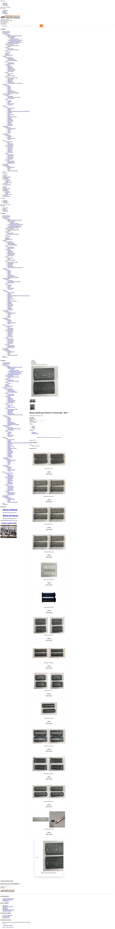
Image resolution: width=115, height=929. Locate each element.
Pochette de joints (11, 108)
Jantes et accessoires (9, 145)
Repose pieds (10, 79)
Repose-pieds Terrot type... (49, 551)
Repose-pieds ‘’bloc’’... (49, 690)
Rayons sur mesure (6, 916)
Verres (9, 102)
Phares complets (11, 103)
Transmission (7, 135)
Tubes (9, 130)
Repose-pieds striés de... (49, 468)
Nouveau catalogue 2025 (9, 523)
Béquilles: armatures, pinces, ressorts (15, 42)
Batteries (9, 86)
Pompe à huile (10, 121)
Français (5, 3)
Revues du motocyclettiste (13, 170)
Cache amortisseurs (11, 59)
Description (34, 432)
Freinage (7, 52)
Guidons (9, 46)
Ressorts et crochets (11, 75)
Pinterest (33, 428)
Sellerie (6, 72)
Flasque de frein (11, 58)
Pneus (9, 142)
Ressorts (6, 47)
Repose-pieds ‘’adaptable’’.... (49, 773)
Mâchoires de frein (8, 55)
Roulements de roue (11, 162)
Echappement (7, 127)
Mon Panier (5, 12)
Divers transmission (11, 138)
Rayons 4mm (10, 158)
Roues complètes (11, 160)
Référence (32, 419)
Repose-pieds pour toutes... (49, 718)
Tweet (33, 427)
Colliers (9, 131)
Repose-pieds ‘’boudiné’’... (49, 745)
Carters (6, 61)
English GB (6, 5)
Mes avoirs (5, 907)
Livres (9, 169)
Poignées (9, 65)
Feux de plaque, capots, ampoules (14, 97)
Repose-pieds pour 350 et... (49, 801)
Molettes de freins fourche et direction (15, 35)
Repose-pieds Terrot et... (49, 524)
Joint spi (9, 123)
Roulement (10, 122)
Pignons (9, 137)
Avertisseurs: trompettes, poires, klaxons (15, 40)
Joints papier (10, 112)
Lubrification (10, 124)
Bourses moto (3, 506)
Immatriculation (11, 78)
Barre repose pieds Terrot (49, 829)
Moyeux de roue (11, 163)
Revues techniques (11, 167)
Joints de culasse (11, 114)
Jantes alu (9, 150)
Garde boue (7, 54)
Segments (9, 110)
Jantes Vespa (10, 151)
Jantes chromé (10, 146)
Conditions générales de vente (8, 898)
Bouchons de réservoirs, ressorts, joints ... (15, 83)
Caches (9, 89)
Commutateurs (10, 96)
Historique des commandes (8, 906)
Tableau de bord (11, 82)
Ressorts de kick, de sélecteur (13, 49)
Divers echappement (11, 128)
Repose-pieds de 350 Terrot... (49, 496)
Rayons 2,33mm (11, 155)
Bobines (9, 87)
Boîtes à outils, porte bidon (13, 77)
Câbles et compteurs (11, 36)
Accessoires (10, 104)
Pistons (9, 115)
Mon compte (5, 10)
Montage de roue (9, 182)
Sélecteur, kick (10, 68)
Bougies (9, 88)
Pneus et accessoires (9, 141)
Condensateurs (10, 90)
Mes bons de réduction (7, 910)
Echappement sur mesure (7, 915)
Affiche (9, 168)
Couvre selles (10, 73)
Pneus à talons (10, 143)
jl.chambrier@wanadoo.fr (8, 925)
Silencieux (10, 129)
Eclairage (7, 95)
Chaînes (9, 139)
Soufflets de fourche (11, 69)
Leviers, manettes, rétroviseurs (13, 45)
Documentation (8, 166)
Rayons (6, 153)
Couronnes (10, 136)
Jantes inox (10, 148)
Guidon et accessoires (9, 44)
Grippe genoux (10, 71)
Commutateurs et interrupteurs (13, 43)
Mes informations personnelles (8, 909)
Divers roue (7, 159)
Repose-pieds (10, 67)
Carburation (10, 125)
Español (5, 4)
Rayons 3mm (10, 156)
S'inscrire (2, 887)
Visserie (9, 51)
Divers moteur (10, 119)
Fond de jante (10, 152)
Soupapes (9, 117)
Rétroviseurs (10, 81)
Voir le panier (3, 23)
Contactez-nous (6, 900)
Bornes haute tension (12, 91)
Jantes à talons (10, 149)
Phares (6, 99)
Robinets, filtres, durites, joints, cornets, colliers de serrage (19, 111)
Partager (33, 425)
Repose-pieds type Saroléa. (49, 607)
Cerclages (9, 100)
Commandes (7, 34)
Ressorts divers (10, 48)
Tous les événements (8, 520)
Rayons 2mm (10, 154)
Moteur (6, 106)
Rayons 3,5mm (10, 157)
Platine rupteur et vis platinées (13, 92)
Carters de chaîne (11, 63)
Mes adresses (5, 908)
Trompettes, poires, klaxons (15, 41)
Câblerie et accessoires (14, 38)
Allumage (7, 85)
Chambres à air (10, 144)
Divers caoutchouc (11, 70)
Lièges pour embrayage (12, 116)
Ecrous (9, 132)
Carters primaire (11, 62)
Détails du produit (35, 433)
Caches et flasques (8, 57)
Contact (4, 11)
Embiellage (10, 118)
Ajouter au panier (33, 421)
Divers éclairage (11, 98)
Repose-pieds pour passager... (49, 579)
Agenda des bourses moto (8, 899)
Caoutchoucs (7, 64)
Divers (6, 50)
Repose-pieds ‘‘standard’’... (49, 662)
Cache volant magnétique (12, 60)
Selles (9, 74)
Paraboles (9, 101)
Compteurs (12, 37)
